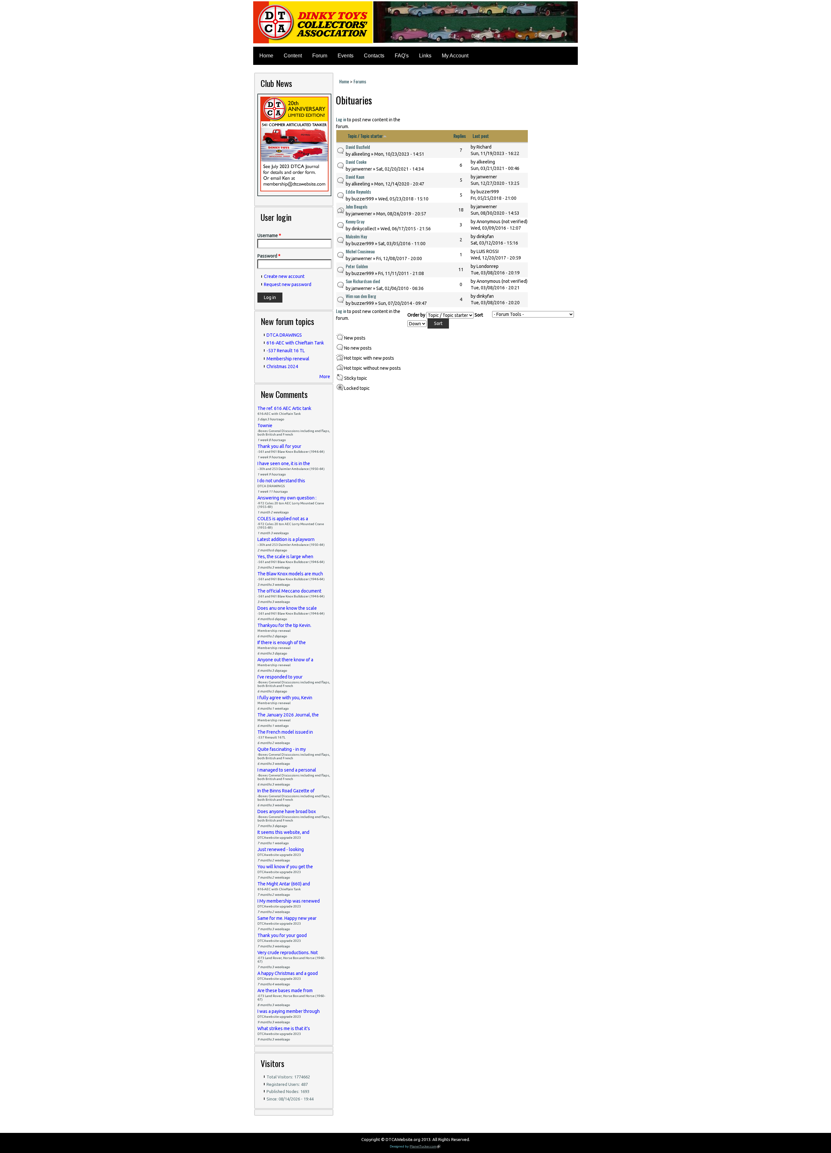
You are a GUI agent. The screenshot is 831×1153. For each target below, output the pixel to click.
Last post (481, 135)
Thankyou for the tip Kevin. (284, 625)
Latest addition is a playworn (286, 539)
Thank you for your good (282, 935)
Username (269, 235)
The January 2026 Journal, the (288, 714)
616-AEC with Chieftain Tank (295, 342)
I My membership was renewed (288, 901)
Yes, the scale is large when (285, 556)
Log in (341, 119)
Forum (319, 55)
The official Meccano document (289, 591)
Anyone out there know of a (285, 659)
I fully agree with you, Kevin (284, 697)
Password (268, 255)
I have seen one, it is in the (283, 463)
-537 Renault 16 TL (286, 350)
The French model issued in (285, 732)
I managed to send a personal (286, 770)
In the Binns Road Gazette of (286, 790)
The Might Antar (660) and (283, 883)
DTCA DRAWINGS (284, 335)
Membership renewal (288, 358)
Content (293, 55)
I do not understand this (281, 480)
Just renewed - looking (280, 849)
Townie (264, 425)
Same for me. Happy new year (286, 918)
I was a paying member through (288, 1011)
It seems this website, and (283, 832)
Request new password (287, 284)
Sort (479, 315)
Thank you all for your (279, 446)
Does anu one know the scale (287, 608)
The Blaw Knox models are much (290, 573)
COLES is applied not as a (282, 518)
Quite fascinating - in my (281, 749)
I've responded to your (280, 676)
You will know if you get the (285, 866)
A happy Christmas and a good (287, 973)
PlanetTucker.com (425, 1146)
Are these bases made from (285, 990)
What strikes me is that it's (283, 1028)
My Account (455, 55)
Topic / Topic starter (365, 135)
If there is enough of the (281, 642)
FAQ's (402, 55)
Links (425, 55)
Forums (359, 81)
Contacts (374, 55)
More (324, 376)
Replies (459, 135)
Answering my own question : (286, 497)
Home (266, 55)
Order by (416, 315)
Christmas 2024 (282, 366)
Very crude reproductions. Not (287, 952)
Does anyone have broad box (286, 811)
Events (345, 55)
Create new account (284, 276)
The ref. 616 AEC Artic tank (284, 408)
